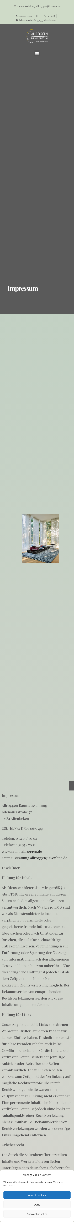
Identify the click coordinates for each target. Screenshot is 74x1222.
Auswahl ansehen (37, 1214)
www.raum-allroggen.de (22, 851)
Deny (37, 1204)
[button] (37, 53)
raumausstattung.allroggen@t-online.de (34, 857)
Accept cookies (37, 1195)
